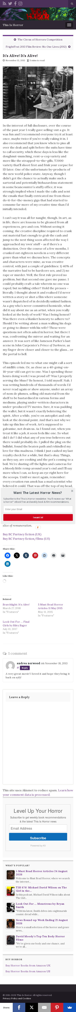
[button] (37, 492)
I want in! (38, 517)
